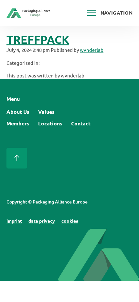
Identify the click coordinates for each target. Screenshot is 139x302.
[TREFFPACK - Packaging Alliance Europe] (28, 14)
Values (46, 111)
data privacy (41, 221)
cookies (69, 221)
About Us (17, 111)
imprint (14, 221)
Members (17, 123)
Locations (50, 123)
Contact (81, 123)
